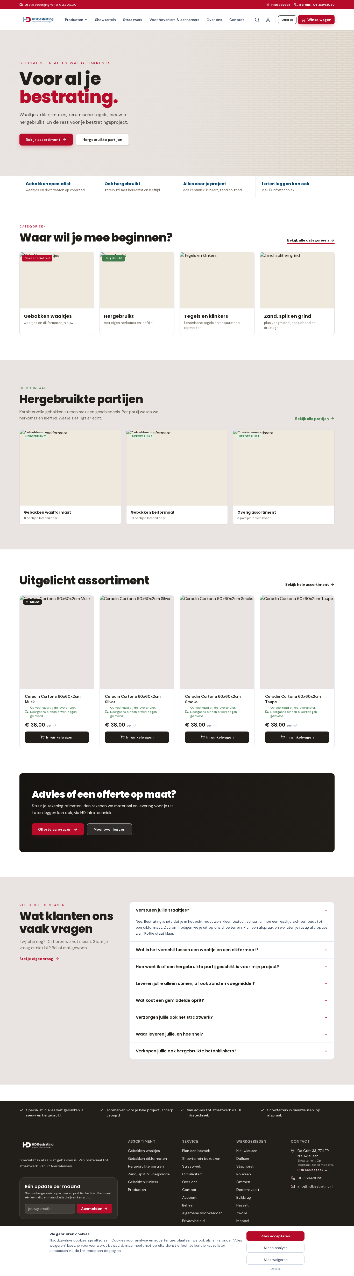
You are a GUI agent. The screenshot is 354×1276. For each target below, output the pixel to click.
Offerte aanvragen (55, 829)
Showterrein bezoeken (201, 1158)
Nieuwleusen (246, 1150)
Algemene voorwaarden (202, 1213)
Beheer (188, 1205)
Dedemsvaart (247, 1189)
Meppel (242, 1220)
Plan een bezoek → (312, 1170)
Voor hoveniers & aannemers (174, 19)
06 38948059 (310, 1178)
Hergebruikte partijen (102, 139)
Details (276, 1269)
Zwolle (241, 1213)
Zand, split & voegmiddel (149, 1174)
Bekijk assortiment (43, 139)
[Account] (268, 19)
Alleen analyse (276, 1247)
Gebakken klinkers (143, 1182)
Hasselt (242, 1205)
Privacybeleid (193, 1220)
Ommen (243, 1182)
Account (189, 1197)
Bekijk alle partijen (312, 418)
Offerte (287, 20)
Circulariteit (192, 1174)
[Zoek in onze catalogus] (257, 19)
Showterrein (105, 19)
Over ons (214, 19)
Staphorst (245, 1166)
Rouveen (243, 1174)
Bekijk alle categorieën (308, 240)
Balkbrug (243, 1197)
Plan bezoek (280, 5)
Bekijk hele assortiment (307, 584)
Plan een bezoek (196, 1150)
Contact (236, 19)
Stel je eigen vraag (36, 958)
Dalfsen (242, 1158)
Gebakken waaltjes (144, 1150)
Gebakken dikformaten (147, 1158)
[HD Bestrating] (38, 19)
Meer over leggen (109, 829)
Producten (74, 19)
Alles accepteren (275, 1236)
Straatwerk (132, 19)
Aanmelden (91, 1208)
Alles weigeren (276, 1259)
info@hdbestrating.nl (315, 1186)
